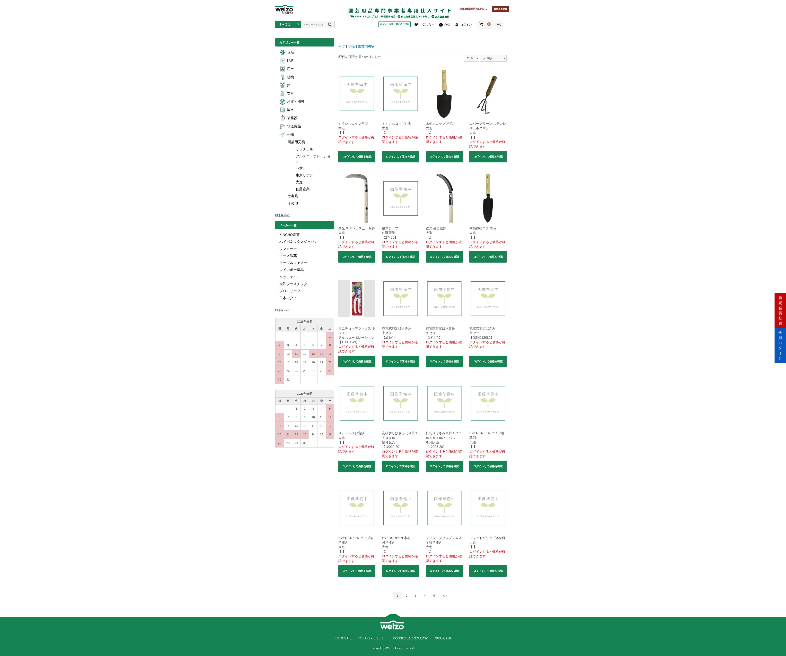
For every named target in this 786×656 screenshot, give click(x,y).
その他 (293, 203)
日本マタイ (288, 298)
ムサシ (301, 168)
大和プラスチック (293, 284)
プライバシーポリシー (372, 638)
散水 (290, 110)
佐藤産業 (303, 189)
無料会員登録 (500, 9)
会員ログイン (780, 345)
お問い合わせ (443, 638)
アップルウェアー (293, 263)
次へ (445, 595)
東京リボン (304, 175)
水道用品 (294, 126)
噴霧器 (292, 118)
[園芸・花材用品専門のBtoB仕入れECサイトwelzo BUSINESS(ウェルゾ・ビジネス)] (284, 9)
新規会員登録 (780, 310)
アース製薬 (288, 256)
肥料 (290, 61)
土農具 (293, 196)
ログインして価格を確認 (357, 156)
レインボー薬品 (291, 270)
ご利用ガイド (343, 638)
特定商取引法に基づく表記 (410, 638)
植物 (290, 77)
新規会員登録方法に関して (473, 8)
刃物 (290, 134)
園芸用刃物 (296, 142)
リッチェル (304, 149)
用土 (290, 69)
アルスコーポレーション (313, 158)
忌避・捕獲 (295, 102)
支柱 (290, 93)
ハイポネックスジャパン (298, 242)
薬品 (290, 52)
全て (341, 46)
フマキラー (288, 249)
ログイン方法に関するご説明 (394, 24)
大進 (299, 182)
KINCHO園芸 (289, 235)
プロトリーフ (289, 291)
